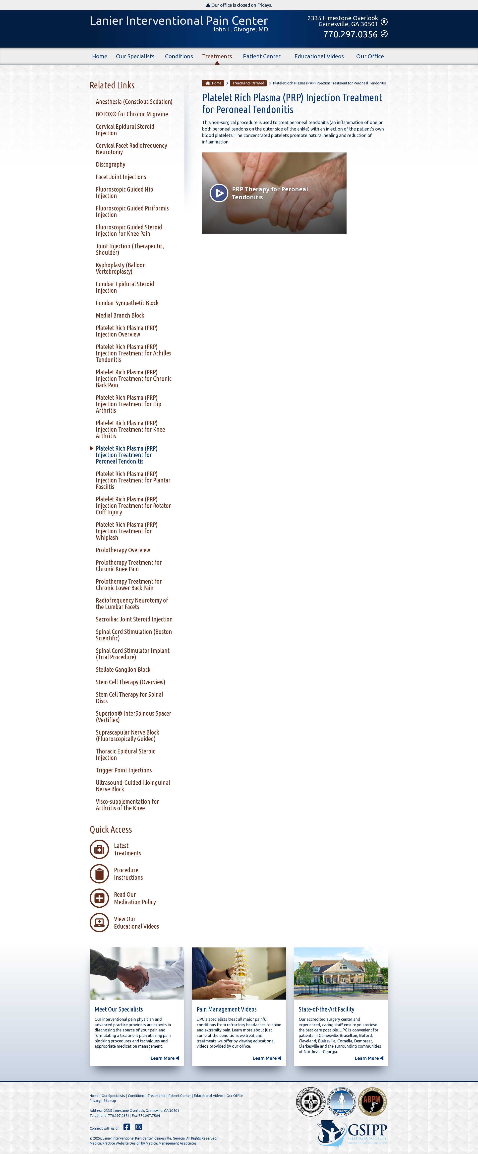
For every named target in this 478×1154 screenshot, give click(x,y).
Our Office (370, 56)
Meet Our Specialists (119, 1009)
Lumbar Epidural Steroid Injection (125, 287)
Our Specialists (135, 56)
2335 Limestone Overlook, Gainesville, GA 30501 (141, 1111)
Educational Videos (319, 56)
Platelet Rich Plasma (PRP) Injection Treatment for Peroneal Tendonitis (127, 455)
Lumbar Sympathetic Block (127, 302)
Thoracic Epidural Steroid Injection (126, 754)
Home (99, 56)
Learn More (163, 1058)
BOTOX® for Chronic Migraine (132, 114)
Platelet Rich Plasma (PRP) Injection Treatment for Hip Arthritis (128, 404)
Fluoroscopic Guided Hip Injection (124, 192)
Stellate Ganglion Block (123, 669)
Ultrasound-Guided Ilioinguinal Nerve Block (133, 786)
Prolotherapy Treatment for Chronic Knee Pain (129, 565)
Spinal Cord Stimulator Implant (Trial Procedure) (133, 654)
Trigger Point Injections (124, 770)
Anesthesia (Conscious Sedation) (134, 101)
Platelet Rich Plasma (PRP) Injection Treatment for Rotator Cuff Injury (133, 505)
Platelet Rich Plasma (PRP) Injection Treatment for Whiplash (127, 531)
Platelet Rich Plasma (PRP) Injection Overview (127, 331)
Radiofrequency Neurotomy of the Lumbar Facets (132, 603)
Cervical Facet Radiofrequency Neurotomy (131, 148)
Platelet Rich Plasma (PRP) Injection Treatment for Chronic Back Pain (134, 378)
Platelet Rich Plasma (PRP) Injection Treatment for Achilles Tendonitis (133, 353)
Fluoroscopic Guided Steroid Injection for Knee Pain (129, 230)
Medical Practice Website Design (115, 1143)
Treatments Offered (248, 83)
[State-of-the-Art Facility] (341, 974)
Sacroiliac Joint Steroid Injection (134, 619)
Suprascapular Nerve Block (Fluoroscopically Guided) (127, 735)
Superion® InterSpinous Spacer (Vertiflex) (133, 716)
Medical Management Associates (171, 1143)
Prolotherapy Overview (123, 549)
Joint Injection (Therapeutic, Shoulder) (130, 249)
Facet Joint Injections (121, 176)
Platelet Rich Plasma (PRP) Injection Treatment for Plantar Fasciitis (133, 480)
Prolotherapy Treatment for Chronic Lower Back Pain (129, 584)
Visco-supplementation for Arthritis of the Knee (127, 805)
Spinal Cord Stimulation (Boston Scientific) (134, 635)
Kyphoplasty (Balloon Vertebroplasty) (121, 268)
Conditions (179, 56)
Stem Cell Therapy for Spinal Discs (129, 697)
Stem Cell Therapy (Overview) (130, 681)
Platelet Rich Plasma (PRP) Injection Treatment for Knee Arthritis (130, 429)
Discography (110, 164)
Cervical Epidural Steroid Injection (125, 129)
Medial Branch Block (120, 315)
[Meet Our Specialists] (137, 974)
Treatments (217, 56)
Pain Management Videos (227, 1009)
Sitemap (110, 1101)
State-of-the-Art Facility (326, 1009)
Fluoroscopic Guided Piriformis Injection (132, 211)
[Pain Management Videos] (239, 974)
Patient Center (262, 56)
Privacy (95, 1101)
